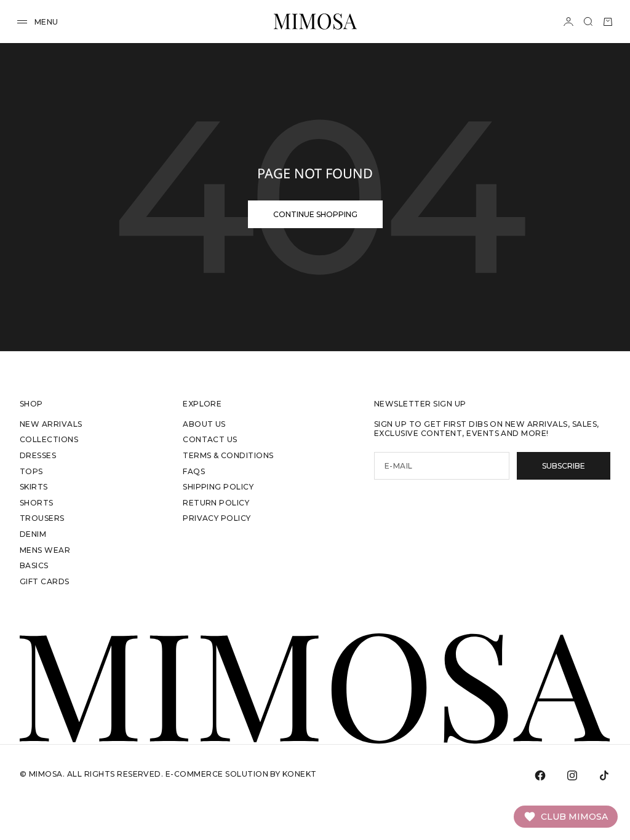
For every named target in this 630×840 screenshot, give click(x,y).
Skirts (34, 486)
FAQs (194, 471)
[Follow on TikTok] (604, 775)
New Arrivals (51, 424)
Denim (33, 534)
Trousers (42, 518)
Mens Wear (45, 550)
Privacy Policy (217, 518)
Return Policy (216, 502)
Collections (49, 439)
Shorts (37, 502)
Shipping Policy (218, 486)
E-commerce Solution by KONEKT (241, 774)
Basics (34, 565)
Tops (31, 471)
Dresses (38, 455)
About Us (204, 424)
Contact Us (210, 439)
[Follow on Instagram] (572, 775)
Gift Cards (45, 581)
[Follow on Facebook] (540, 775)
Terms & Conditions (228, 455)
